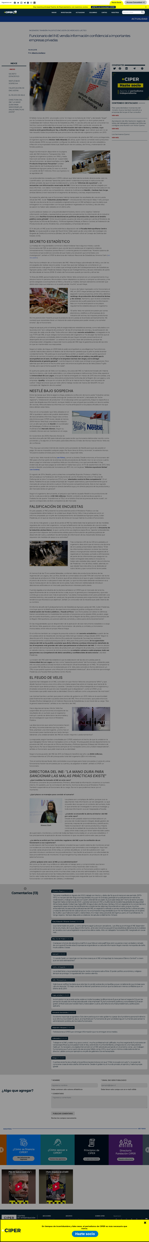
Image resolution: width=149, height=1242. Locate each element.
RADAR (54, 12)
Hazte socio (85, 1234)
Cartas (104, 12)
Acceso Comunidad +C (136, 2)
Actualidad (80, 12)
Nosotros (115, 12)
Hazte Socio (116, 2)
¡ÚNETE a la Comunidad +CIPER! (103, 7)
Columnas (93, 12)
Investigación (66, 12)
